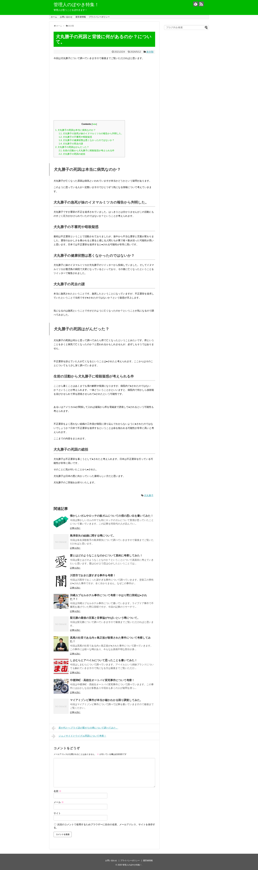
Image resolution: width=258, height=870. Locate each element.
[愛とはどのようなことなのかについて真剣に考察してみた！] (61, 561)
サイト (57, 813)
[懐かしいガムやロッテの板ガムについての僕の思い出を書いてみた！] (61, 521)
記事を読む (75, 528)
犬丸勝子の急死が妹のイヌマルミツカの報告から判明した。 (91, 133)
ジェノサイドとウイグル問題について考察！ (82, 736)
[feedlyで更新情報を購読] (195, 3)
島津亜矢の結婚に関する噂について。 (93, 535)
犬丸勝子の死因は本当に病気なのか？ (75, 130)
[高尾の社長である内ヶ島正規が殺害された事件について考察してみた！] (61, 643)
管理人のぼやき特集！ (76, 4)
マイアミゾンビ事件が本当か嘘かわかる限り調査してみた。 (106, 700)
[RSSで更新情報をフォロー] (201, 3)
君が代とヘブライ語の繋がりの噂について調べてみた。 (88, 727)
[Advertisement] (104, 92)
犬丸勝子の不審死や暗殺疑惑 (75, 137)
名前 (57, 791)
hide (94, 124)
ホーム (54, 17)
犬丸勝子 (148, 495)
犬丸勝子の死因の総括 (72, 154)
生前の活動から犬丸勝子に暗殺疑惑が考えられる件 (86, 150)
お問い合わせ (66, 17)
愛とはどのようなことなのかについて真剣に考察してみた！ (106, 555)
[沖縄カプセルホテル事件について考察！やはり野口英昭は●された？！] (61, 601)
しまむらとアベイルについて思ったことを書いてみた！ (103, 660)
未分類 (149, 52)
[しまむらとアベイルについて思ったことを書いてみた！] (61, 666)
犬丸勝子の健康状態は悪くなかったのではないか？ (86, 140)
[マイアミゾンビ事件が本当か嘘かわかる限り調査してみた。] (61, 706)
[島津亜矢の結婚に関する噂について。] (61, 541)
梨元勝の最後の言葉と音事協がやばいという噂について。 (105, 617)
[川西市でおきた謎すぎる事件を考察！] (61, 581)
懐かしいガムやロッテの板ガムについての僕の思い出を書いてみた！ (111, 515)
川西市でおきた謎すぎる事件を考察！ (93, 575)
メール (59, 802)
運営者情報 (80, 17)
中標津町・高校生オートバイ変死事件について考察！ (102, 680)
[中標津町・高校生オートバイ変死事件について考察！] (61, 686)
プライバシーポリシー (99, 17)
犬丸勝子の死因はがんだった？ (72, 147)
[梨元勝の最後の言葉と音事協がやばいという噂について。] (61, 623)
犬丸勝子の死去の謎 (71, 143)
